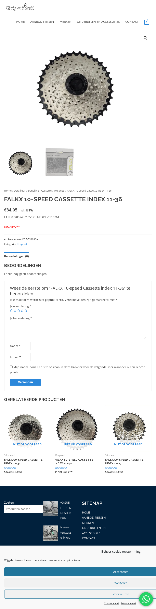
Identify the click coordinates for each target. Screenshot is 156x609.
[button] (145, 38)
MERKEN (66, 22)
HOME (20, 22)
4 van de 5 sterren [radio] (22, 310)
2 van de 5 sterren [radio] (15, 310)
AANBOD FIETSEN (42, 22)
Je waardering (20, 306)
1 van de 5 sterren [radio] (11, 310)
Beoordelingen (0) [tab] (16, 256)
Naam (15, 346)
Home (8, 190)
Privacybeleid (128, 603)
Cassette (46, 190)
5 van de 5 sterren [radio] (25, 310)
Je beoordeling (21, 318)
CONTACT (132, 22)
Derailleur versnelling (26, 190)
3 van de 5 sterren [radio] (18, 310)
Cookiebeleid (111, 603)
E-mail (15, 357)
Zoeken (9, 502)
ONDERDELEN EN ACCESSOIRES (98, 22)
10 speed (59, 190)
